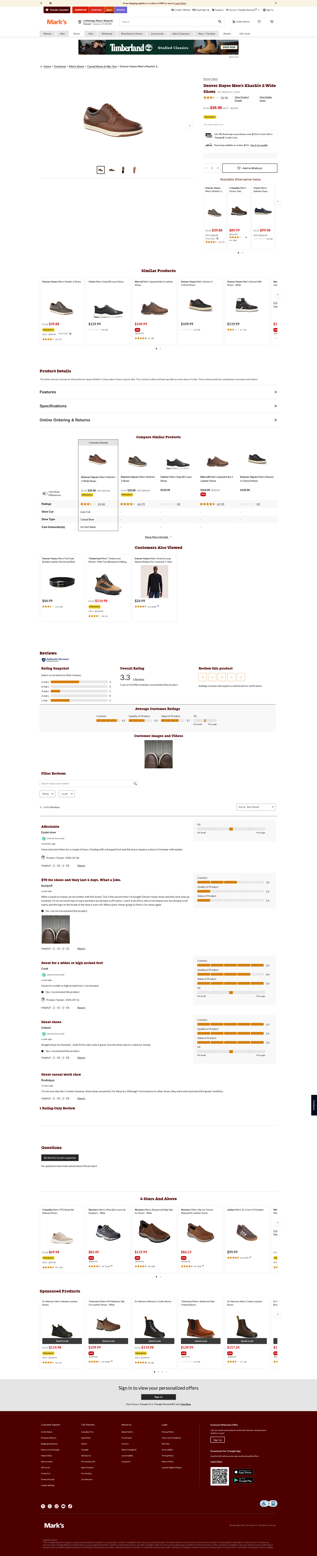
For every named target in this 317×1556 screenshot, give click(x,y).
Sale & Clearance (181, 33)
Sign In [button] (269, 9)
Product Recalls (48, 1479)
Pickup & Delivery (48, 1438)
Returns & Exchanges (50, 1449)
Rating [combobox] (45, 794)
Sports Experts (87, 1467)
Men (62, 33)
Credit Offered (182, 9)
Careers (125, 1443)
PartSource (86, 1455)
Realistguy (48, 1080)
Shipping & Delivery (49, 1443)
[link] (217, 97)
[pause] (50, 3)
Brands (227, 33)
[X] (50, 1506)
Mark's (84, 1443)
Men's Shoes (76, 66)
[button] (220, 22)
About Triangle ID (129, 1449)
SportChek (85, 1438)
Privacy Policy (168, 1432)
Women (48, 33)
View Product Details (242, 99)
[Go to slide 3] (123, 170)
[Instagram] (56, 1506)
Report (81, 865)
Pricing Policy (168, 1455)
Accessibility (167, 1449)
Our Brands (127, 1438)
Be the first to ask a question (60, 1157)
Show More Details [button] (157, 537)
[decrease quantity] (206, 168)
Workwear (107, 33)
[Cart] (271, 22)
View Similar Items (266, 99)
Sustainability (127, 1455)
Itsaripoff (46, 885)
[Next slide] (275, 3)
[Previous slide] (41, 3)
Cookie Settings (48, 1485)
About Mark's (127, 1432)
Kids (90, 33)
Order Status (243, 21)
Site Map (165, 1443)
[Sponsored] (158, 47)
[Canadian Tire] (80, 10)
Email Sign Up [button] (203, 9)
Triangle (84, 1449)
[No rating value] (168, 504)
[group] (61, 329)
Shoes (76, 33)
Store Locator (47, 1461)
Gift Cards (244, 33)
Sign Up (217, 1440)
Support (219, 9)
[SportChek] (96, 10)
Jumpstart (126, 1461)
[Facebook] (43, 1506)
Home (47, 66)
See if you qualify (259, 145)
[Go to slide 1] (101, 170)
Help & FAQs (46, 1455)
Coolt (44, 968)
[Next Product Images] (190, 126)
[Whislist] (259, 22)
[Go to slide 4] (134, 170)
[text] (215, 242)
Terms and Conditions (171, 1438)
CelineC (46, 1027)
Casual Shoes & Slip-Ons (102, 66)
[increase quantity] (218, 168)
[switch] (47, 493)
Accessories (157, 33)
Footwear (60, 66)
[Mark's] (109, 10)
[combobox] (259, 807)
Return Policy (168, 1461)
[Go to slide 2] (112, 170)
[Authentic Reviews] (55, 659)
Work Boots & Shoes (131, 33)
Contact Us (46, 1473)
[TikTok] (70, 1506)
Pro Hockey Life (88, 1461)
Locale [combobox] (65, 794)
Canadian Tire (87, 1432)
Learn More (180, 3)
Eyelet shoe (48, 832)
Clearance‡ (209, 117)
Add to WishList (252, 168)
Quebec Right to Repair (172, 1467)
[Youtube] (63, 1506)
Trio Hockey (86, 1473)
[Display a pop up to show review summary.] (247, 238)
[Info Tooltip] (217, 238)
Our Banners (87, 1479)
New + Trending (206, 33)
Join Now (185, 1404)
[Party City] (120, 10)
